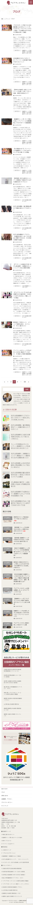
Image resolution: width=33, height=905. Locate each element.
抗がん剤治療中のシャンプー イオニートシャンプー (15, 859)
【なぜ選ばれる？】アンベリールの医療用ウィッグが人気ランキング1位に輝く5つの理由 (22, 150)
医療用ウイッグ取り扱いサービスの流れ (12, 837)
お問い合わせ (4, 795)
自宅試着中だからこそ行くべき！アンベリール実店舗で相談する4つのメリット (22, 60)
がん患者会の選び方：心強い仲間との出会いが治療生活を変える (20, 484)
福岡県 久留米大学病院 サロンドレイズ (12, 715)
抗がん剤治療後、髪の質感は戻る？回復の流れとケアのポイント (22, 208)
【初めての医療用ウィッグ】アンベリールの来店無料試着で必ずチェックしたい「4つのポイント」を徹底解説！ (22, 552)
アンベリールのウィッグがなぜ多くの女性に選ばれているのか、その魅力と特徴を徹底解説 (22, 352)
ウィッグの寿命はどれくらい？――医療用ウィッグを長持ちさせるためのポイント (20, 446)
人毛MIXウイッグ (6, 849)
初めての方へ (4, 788)
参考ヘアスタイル (6, 840)
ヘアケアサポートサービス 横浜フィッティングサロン (15, 883)
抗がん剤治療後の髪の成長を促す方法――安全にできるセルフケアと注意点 (20, 474)
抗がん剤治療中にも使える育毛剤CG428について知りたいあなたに (20, 436)
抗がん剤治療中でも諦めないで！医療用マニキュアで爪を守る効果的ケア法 (20, 493)
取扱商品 (5, 846)
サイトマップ (4, 805)
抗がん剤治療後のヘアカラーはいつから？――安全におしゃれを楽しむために (20, 417)
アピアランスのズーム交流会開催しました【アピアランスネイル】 (21, 590)
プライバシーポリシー (6, 802)
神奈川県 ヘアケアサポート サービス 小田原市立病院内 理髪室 (12, 693)
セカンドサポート (7, 865)
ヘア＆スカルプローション (9, 853)
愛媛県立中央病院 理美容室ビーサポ (11, 893)
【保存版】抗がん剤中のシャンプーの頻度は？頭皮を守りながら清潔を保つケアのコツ (22, 180)
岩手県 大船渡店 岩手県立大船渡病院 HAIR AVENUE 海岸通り (12, 682)
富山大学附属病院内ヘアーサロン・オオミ (12, 877)
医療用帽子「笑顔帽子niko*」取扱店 (11, 856)
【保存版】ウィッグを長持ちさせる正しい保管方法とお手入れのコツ (21, 529)
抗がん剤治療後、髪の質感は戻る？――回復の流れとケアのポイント (20, 427)
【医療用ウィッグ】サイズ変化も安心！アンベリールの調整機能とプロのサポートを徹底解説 (22, 121)
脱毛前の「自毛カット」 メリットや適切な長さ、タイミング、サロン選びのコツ (22, 324)
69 (25, 382)
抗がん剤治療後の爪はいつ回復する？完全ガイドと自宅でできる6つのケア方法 (20, 503)
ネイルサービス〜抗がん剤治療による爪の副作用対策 (15, 862)
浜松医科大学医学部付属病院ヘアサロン (12, 887)
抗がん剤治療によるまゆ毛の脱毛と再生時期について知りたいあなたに (20, 465)
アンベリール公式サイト (8, 843)
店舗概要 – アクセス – (6, 798)
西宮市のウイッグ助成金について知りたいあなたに (21, 518)
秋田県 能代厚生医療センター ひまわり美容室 (12, 676)
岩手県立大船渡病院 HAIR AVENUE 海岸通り (13, 874)
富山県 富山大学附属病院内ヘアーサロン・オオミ (13, 687)
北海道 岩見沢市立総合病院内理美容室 (11, 868)
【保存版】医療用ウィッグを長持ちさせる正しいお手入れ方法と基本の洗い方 (21, 539)
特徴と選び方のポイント (8, 834)
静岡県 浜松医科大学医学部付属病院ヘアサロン (13, 699)
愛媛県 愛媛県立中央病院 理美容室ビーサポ (12, 709)
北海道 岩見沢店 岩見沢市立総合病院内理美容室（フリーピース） (12, 670)
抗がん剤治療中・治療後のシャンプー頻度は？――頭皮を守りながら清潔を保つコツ (20, 455)
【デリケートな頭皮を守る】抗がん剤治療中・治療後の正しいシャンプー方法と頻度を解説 (22, 266)
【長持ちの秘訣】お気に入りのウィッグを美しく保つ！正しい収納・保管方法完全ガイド (22, 91)
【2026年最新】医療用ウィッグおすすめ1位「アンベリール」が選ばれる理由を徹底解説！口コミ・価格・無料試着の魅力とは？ (22, 578)
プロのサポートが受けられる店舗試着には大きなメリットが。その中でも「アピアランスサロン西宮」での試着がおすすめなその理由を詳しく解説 (22, 29)
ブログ (3, 792)
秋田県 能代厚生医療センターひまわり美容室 (13, 871)
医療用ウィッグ (7, 831)
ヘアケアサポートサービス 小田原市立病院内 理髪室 (15, 880)
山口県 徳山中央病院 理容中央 (11, 704)
